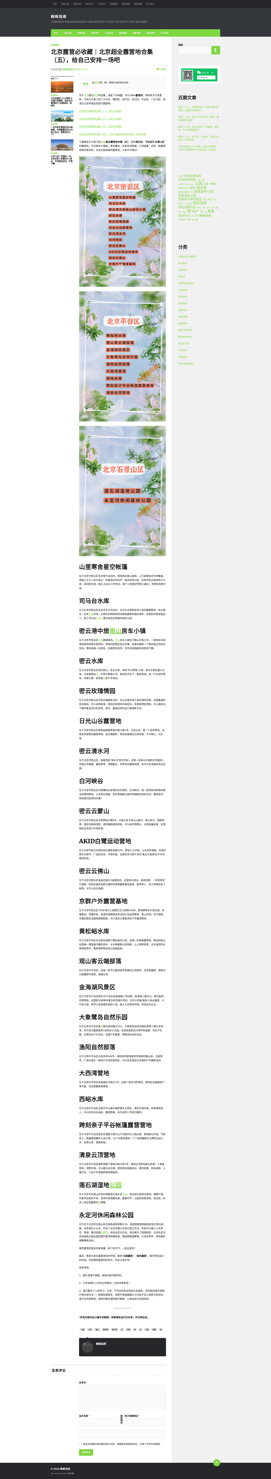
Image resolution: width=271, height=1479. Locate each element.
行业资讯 (101, 4)
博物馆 (213, 184)
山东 (215, 199)
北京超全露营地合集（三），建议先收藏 (100, 126)
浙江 (217, 207)
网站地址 (121, 1419)
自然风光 (184, 215)
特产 (195, 211)
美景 (211, 211)
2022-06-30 (81, 69)
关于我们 (150, 4)
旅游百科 (77, 4)
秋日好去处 (184, 343)
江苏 (203, 208)
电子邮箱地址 (132, 1416)
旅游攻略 (126, 4)
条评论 (83, 1382)
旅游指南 (200, 203)
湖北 (179, 212)
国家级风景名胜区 (190, 199)
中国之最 (65, 4)
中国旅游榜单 (187, 179)
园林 (192, 187)
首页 (55, 4)
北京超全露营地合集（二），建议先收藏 (100, 118)
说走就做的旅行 (186, 363)
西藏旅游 (182, 356)
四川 (186, 188)
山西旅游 (182, 290)
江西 (208, 208)
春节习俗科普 (185, 330)
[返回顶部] (216, 1462)
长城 (91, 614)
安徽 (204, 199)
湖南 (184, 212)
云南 (199, 180)
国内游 (114, 1329)
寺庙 (209, 199)
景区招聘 (138, 4)
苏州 (193, 216)
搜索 (180, 44)
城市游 (181, 276)
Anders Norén (60, 1473)
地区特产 (89, 4)
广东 (185, 204)
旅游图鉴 (114, 4)
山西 (180, 203)
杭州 (199, 207)
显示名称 (84, 1416)
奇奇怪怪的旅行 (186, 283)
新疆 (190, 204)
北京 (86, 95)
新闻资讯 (182, 296)
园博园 (104, 1232)
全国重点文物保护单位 (186, 184)
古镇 (180, 187)
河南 (100, 640)
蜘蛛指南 (59, 16)
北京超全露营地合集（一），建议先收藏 (100, 111)
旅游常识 (182, 310)
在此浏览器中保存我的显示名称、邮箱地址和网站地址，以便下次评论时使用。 (122, 1444)
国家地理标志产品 (185, 192)
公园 (115, 1185)
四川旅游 (182, 263)
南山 (115, 631)
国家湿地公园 (187, 195)
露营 (96, 82)
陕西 (192, 220)
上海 (180, 176)
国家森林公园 (204, 191)
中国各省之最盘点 (187, 256)
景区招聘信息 (187, 207)
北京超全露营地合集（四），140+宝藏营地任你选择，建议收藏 (112, 134)
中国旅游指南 (192, 175)
